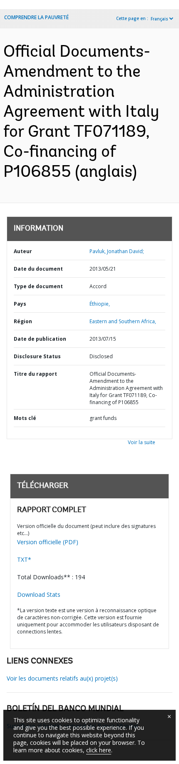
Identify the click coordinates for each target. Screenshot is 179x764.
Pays (20, 303)
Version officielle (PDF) (47, 542)
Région (23, 321)
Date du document (38, 268)
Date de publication (40, 338)
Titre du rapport (35, 373)
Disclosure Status (37, 356)
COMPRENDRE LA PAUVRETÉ (36, 17)
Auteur (23, 251)
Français (159, 19)
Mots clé (25, 418)
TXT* (24, 559)
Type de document (38, 286)
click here (98, 750)
